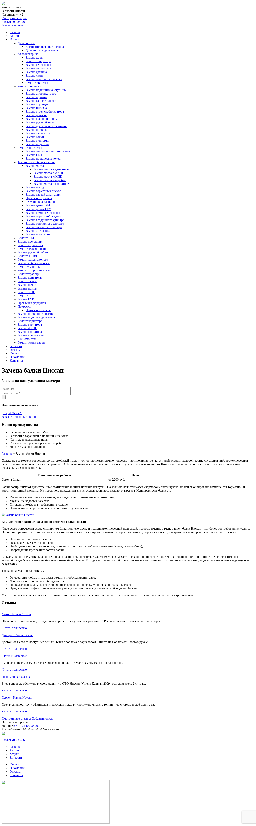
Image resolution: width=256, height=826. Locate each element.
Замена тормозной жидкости (45, 216)
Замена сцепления (30, 241)
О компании (18, 357)
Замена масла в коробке (50, 180)
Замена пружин (36, 97)
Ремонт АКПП (28, 238)
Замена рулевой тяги (40, 122)
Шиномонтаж (27, 339)
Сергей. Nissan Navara (17, 697)
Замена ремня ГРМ (38, 209)
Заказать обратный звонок (19, 416)
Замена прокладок (38, 234)
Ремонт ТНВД (27, 256)
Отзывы (15, 349)
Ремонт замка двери (31, 342)
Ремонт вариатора (30, 321)
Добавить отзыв (42, 718)
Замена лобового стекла (34, 263)
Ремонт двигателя (30, 147)
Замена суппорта (37, 140)
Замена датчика (36, 72)
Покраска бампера (38, 310)
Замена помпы (27, 288)
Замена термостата (38, 68)
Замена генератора (38, 64)
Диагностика (26, 43)
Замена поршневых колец (43, 158)
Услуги (14, 39)
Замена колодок (36, 187)
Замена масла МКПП (48, 176)
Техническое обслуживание (36, 162)
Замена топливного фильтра (45, 223)
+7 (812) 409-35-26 (26, 725)
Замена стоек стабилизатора (45, 111)
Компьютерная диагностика (45, 46)
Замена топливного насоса (44, 79)
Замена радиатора (30, 331)
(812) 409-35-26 (12, 413)
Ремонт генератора (38, 61)
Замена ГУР (26, 299)
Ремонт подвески (29, 86)
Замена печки (27, 284)
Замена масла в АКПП (49, 173)
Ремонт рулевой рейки (33, 248)
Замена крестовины (31, 335)
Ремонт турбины (29, 266)
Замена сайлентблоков (41, 100)
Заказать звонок (12, 25)
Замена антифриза (38, 230)
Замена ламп (34, 75)
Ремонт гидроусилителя (34, 270)
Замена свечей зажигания (43, 194)
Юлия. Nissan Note (14, 656)
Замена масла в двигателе (51, 169)
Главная (15, 32)
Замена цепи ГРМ (38, 205)
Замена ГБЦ (34, 155)
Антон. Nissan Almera (16, 614)
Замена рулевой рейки (33, 252)
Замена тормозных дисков (43, 191)
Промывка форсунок (32, 303)
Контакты (16, 360)
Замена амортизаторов (41, 93)
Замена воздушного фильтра (45, 220)
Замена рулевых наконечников (46, 126)
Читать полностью (14, 628)
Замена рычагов (36, 115)
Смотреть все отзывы (16, 718)
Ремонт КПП (26, 292)
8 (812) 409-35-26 (13, 21)
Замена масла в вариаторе (51, 183)
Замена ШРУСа (36, 108)
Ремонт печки (27, 281)
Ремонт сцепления (30, 245)
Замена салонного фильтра (44, 227)
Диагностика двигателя (42, 50)
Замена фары (34, 57)
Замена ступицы (37, 104)
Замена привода (36, 129)
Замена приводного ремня (35, 313)
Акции (14, 35)
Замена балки (35, 137)
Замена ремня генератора (43, 212)
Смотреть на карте (14, 18)
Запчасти (16, 346)
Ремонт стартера (37, 82)
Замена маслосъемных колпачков (48, 151)
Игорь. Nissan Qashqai (16, 676)
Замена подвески (37, 144)
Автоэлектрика (28, 54)
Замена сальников (38, 133)
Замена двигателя (30, 277)
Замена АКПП (27, 328)
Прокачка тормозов (39, 198)
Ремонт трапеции (29, 274)
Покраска (24, 306)
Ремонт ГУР (26, 295)
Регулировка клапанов (41, 201)
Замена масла (35, 165)
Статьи (14, 353)
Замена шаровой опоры (42, 118)
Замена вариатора (30, 324)
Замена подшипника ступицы (46, 90)
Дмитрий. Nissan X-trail (17, 635)
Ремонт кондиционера (33, 259)
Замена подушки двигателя (36, 317)
